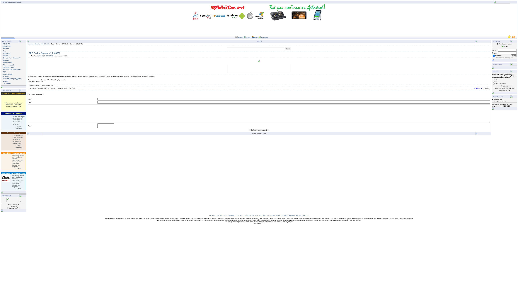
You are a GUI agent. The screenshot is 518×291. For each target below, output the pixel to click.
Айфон (298, 215)
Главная (30, 44)
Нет (496, 81)
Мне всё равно (500, 83)
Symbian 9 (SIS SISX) (42, 44)
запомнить (498, 55)
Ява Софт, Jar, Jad (215, 215)
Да (496, 79)
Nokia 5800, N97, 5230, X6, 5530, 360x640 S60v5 (263, 215)
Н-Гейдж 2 (284, 215)
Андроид (292, 215)
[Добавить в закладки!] (509, 38)
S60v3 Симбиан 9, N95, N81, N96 (234, 215)
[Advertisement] (259, 68)
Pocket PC (305, 215)
